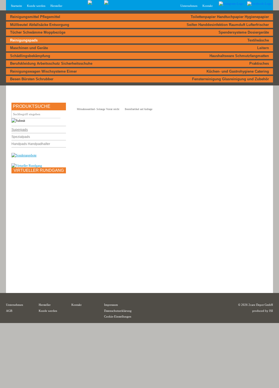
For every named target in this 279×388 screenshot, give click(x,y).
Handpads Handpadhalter (30, 144)
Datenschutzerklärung (118, 310)
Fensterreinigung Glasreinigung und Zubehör (230, 79)
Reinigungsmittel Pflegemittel (35, 17)
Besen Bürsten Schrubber (31, 79)
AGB (9, 310)
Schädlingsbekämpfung (30, 56)
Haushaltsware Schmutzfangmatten (239, 56)
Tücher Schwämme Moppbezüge (37, 32)
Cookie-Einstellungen (117, 316)
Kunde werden (36, 5)
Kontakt (207, 5)
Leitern (263, 48)
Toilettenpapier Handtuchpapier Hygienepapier (230, 17)
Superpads (19, 130)
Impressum (111, 304)
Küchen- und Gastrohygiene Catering (238, 71)
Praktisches (259, 63)
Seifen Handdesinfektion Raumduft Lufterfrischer (228, 25)
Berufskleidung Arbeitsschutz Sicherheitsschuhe (51, 63)
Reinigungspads (24, 40)
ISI (271, 310)
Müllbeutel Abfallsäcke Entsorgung (39, 25)
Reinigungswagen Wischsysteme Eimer (43, 71)
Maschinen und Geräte (29, 48)
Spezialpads (20, 137)
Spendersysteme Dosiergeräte (244, 32)
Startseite (16, 5)
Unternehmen (14, 304)
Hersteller (56, 5)
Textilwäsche (258, 40)
